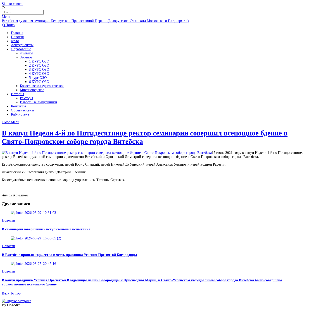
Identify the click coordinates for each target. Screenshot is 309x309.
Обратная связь (22, 110)
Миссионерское (32, 90)
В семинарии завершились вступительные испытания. (46, 229)
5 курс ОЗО (38, 78)
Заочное (26, 57)
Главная (17, 33)
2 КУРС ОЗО (39, 65)
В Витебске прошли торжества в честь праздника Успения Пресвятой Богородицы (69, 255)
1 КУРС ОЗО (39, 61)
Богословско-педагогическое (42, 86)
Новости (17, 37)
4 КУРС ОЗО (39, 73)
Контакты (18, 106)
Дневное (26, 53)
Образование (21, 49)
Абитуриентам (22, 45)
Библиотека (20, 114)
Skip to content (12, 4)
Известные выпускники (38, 102)
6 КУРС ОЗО (39, 82)
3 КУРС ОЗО (39, 69)
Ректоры (26, 98)
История (17, 94)
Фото (15, 41)
